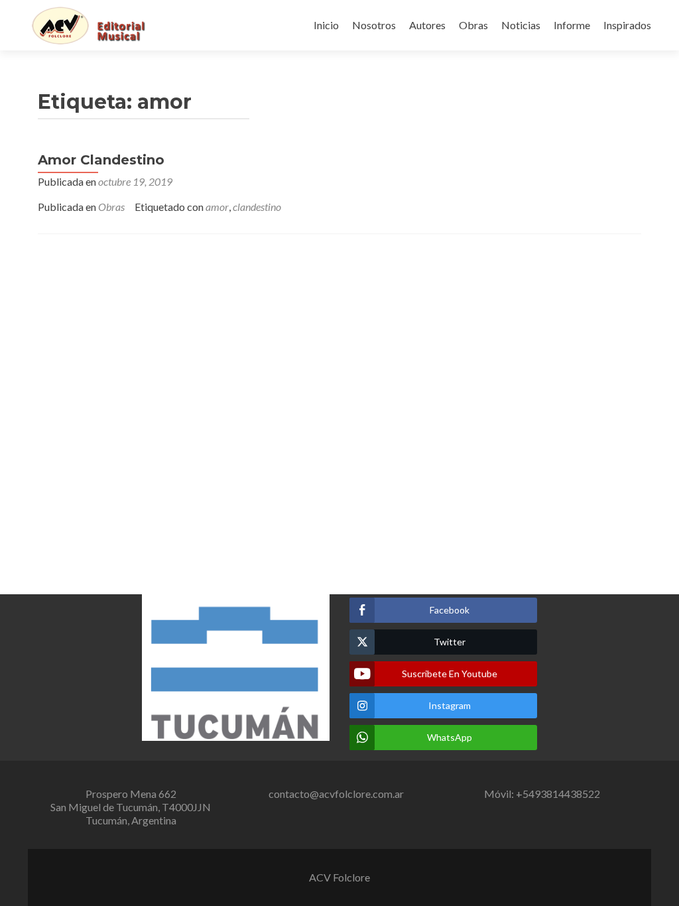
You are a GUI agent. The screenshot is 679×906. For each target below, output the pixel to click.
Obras (473, 25)
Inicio (326, 25)
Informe (572, 25)
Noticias (520, 25)
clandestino (257, 206)
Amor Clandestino (101, 160)
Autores (427, 25)
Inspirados (627, 25)
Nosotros (374, 25)
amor (217, 206)
